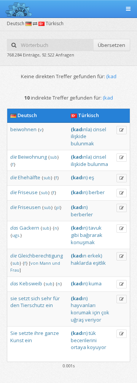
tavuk (95, 227)
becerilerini (84, 340)
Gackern (29, 227)
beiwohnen (23, 129)
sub (53, 157)
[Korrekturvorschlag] (121, 130)
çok (105, 312)
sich (35, 298)
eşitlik (99, 262)
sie (13, 298)
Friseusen (29, 207)
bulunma (98, 164)
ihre (38, 333)
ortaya (78, 347)
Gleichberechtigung (40, 255)
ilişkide (78, 136)
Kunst (17, 340)
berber (97, 192)
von (34, 263)
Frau (14, 270)
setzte (26, 333)
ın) (79, 177)
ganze (52, 333)
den (14, 305)
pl (58, 207)
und (56, 263)
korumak (81, 312)
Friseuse (28, 192)
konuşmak (83, 242)
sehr (46, 298)
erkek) (95, 255)
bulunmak (82, 143)
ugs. (16, 235)
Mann (45, 263)
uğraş (77, 319)
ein (49, 305)
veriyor (93, 319)
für (56, 298)
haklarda (81, 262)
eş (91, 177)
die (13, 156)
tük (92, 333)
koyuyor (96, 347)
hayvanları (83, 305)
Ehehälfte (29, 177)
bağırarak (91, 235)
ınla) (81, 129)
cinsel (99, 129)
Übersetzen (111, 45)
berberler (82, 214)
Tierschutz (33, 305)
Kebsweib (30, 283)
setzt (24, 298)
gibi (75, 235)
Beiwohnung (32, 156)
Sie (14, 333)
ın (78, 255)
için (96, 312)
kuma (95, 283)
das (14, 227)
